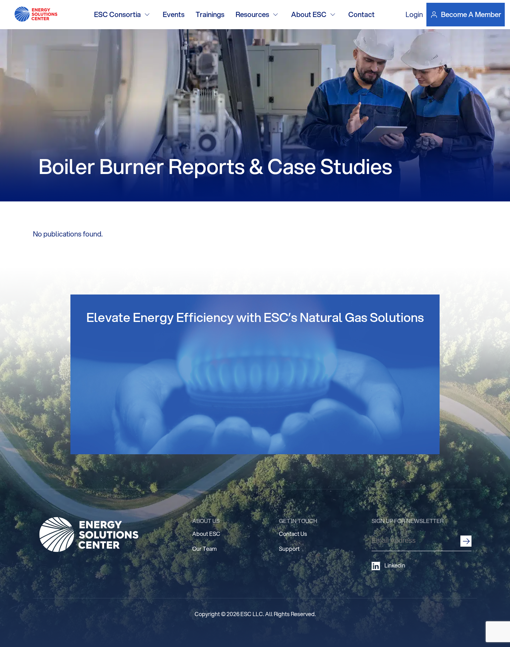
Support (289, 549)
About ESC (308, 14)
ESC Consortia (117, 14)
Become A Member (471, 14)
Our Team (204, 549)
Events (174, 14)
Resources (252, 14)
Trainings (210, 14)
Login (414, 14)
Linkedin (394, 565)
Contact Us (293, 534)
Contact (361, 14)
